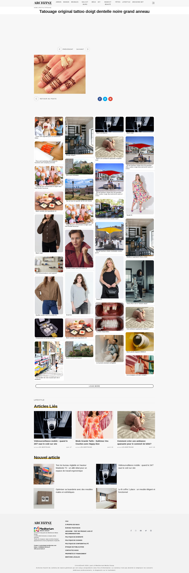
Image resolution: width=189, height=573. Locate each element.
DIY (99, 2)
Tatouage (48, 7)
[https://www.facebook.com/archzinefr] (131, 531)
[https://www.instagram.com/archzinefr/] (136, 531)
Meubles (74, 2)
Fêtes (117, 2)
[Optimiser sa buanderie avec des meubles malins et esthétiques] (44, 498)
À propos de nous (72, 524)
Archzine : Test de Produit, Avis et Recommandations (79, 532)
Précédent (67, 49)
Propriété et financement (75, 553)
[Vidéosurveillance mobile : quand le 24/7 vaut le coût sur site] (53, 425)
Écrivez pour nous (72, 528)
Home (36, 7)
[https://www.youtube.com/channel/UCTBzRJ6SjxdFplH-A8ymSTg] (141, 531)
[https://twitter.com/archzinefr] (146, 531)
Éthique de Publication (74, 547)
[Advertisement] (94, 30)
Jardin (58, 2)
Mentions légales (72, 557)
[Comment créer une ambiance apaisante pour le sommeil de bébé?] (136, 425)
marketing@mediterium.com (47, 545)
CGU (66, 521)
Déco (94, 2)
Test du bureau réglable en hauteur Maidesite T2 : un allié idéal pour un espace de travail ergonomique (71, 468)
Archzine (43, 3)
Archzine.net (138, 2)
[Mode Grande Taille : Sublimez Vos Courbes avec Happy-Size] (94, 425)
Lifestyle (126, 2)
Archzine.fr (44, 523)
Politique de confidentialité (77, 543)
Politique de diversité (74, 537)
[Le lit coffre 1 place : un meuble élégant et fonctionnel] (106, 498)
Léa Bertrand (44, 447)
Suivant (80, 49)
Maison (66, 2)
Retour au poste (48, 99)
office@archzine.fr (39, 549)
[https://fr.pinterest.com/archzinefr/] (151, 531)
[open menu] (153, 3)
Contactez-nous (72, 550)
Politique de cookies (73, 540)
